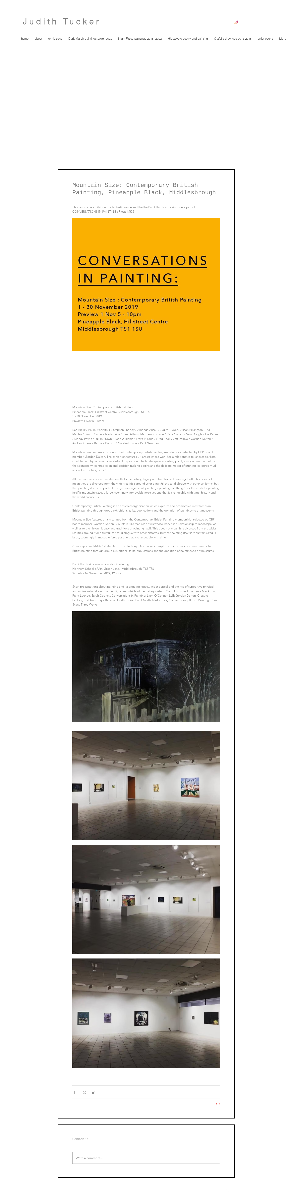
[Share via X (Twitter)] (84, 1092)
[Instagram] (236, 22)
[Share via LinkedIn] (94, 1092)
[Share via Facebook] (74, 1092)
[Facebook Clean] (222, 1190)
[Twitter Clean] (227, 1190)
